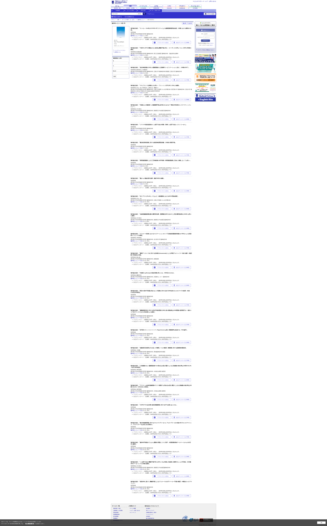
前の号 (184, 23)
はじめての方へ (198, 1)
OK (321, 522)
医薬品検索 (115, 512)
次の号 (190, 23)
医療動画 (115, 518)
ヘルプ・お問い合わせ (210, 1)
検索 (115, 76)
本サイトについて (150, 510)
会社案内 (148, 508)
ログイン (205, 40)
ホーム (113, 19)
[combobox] (124, 14)
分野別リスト (117, 52)
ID (202, 34)
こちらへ (211, 43)
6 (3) (141, 35)
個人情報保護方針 (150, 518)
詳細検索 (118, 10)
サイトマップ (133, 512)
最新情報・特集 (116, 508)
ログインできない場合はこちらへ (206, 50)
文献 (118, 19)
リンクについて (149, 514)
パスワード (200, 37)
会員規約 (148, 516)
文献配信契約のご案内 (151, 512)
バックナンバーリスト (119, 50)
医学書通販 (115, 516)
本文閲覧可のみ (130, 16)
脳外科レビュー (141, 19)
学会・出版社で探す (156, 10)
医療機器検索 (116, 514)
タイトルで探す (130, 10)
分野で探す (143, 10)
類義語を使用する (117, 16)
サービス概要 (133, 508)
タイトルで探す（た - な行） (128, 19)
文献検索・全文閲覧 (118, 510)
